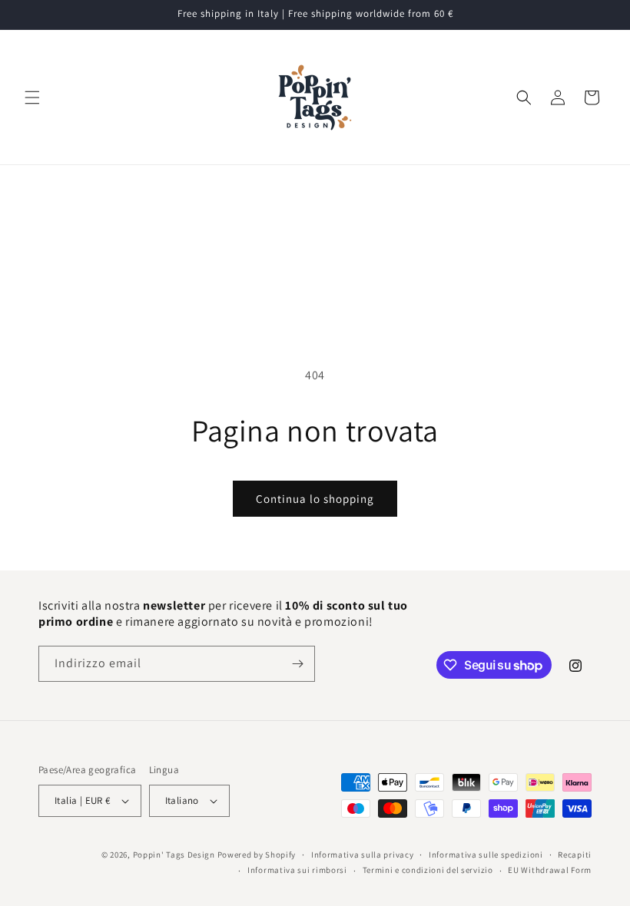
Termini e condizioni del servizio (428, 870)
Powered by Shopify (257, 854)
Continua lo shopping (315, 498)
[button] (32, 97)
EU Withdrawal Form (550, 870)
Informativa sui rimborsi (297, 870)
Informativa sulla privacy (362, 854)
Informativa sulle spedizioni (486, 854)
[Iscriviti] (297, 664)
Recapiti (575, 854)
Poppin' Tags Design (174, 854)
